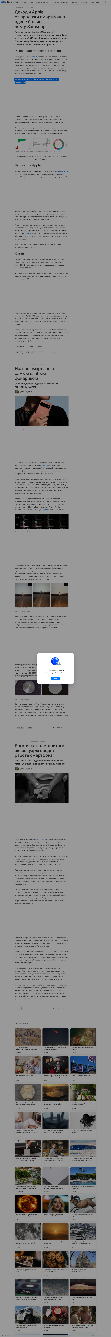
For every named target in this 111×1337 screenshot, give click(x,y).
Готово (55, 678)
